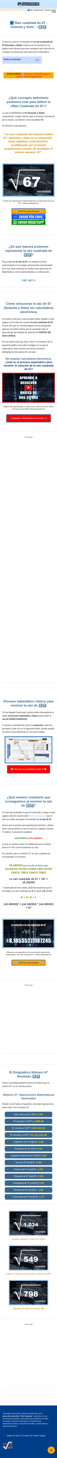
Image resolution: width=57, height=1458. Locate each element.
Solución (19, 77)
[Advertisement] (28, 560)
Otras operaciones (33, 77)
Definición (28, 74)
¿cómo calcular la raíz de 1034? (28, 1239)
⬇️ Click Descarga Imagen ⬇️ (28, 211)
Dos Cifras (22, 10)
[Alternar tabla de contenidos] (36, 60)
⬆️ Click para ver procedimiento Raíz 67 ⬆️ (28, 769)
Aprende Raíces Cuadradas (9, 10)
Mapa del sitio (13, 1435)
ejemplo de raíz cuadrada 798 (28, 1308)
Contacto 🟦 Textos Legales (34, 1435)
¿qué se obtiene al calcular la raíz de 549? (28, 1274)
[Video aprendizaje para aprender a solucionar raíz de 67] (28, 388)
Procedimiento (42, 74)
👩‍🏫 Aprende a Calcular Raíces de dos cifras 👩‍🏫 (28, 418)
